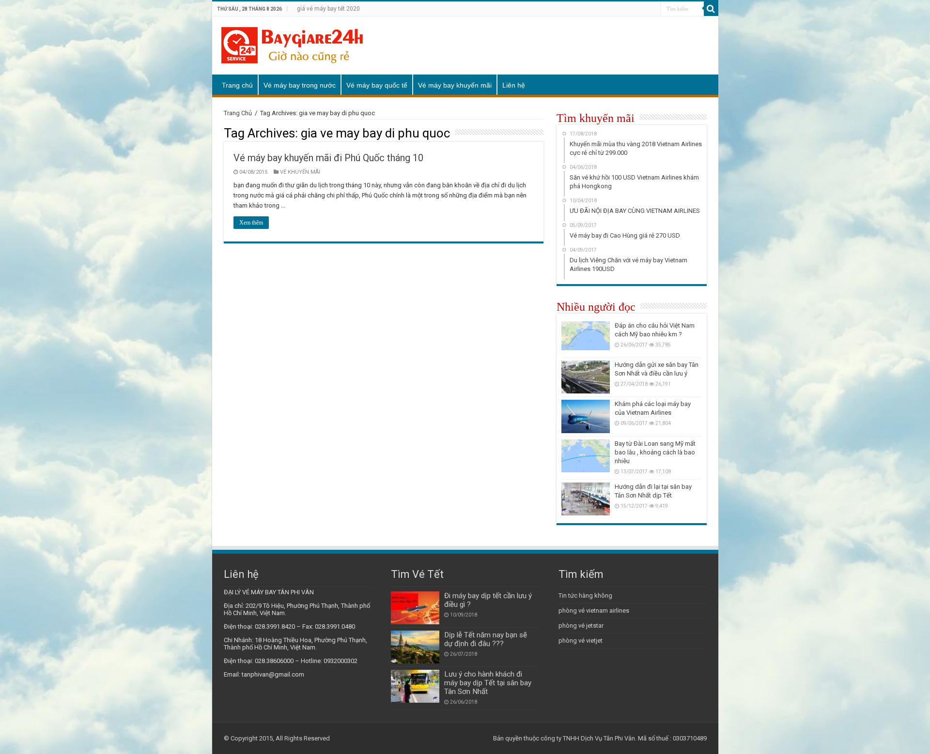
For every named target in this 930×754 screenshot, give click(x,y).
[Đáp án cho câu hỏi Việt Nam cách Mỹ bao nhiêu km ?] (585, 337)
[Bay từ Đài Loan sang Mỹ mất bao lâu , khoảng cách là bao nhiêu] (585, 455)
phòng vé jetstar (581, 625)
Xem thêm (251, 222)
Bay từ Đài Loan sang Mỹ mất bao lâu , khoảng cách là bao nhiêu (655, 452)
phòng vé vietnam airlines (593, 610)
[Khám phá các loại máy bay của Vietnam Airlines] (585, 416)
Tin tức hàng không (585, 595)
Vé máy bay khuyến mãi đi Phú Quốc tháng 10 (328, 158)
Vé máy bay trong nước (300, 85)
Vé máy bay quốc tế (376, 85)
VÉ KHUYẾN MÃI (300, 172)
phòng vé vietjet (580, 640)
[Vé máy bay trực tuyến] (292, 43)
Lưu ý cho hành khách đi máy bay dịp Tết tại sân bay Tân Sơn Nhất (487, 683)
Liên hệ (513, 85)
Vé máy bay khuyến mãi (455, 85)
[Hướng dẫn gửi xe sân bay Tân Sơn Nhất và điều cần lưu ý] (585, 377)
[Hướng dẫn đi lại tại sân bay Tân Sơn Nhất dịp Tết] (585, 499)
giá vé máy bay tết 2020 (328, 8)
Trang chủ (237, 85)
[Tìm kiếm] (711, 8)
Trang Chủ (238, 113)
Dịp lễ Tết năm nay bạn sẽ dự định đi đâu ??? (485, 639)
